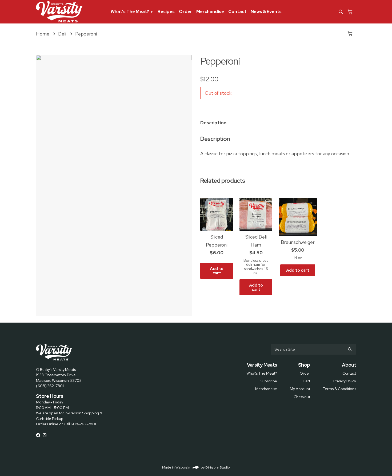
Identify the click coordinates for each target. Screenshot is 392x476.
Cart (306, 380)
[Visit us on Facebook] (38, 435)
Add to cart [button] (216, 271)
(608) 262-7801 (50, 385)
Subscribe (268, 380)
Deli (62, 34)
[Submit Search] (350, 349)
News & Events (266, 11)
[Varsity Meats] (59, 11)
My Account (300, 388)
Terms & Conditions (339, 388)
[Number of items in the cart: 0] (350, 12)
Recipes (166, 11)
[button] (341, 12)
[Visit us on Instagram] (44, 435)
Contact (237, 11)
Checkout (302, 396)
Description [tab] (213, 123)
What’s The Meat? (130, 11)
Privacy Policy (344, 380)
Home (42, 34)
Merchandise (210, 11)
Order (185, 11)
